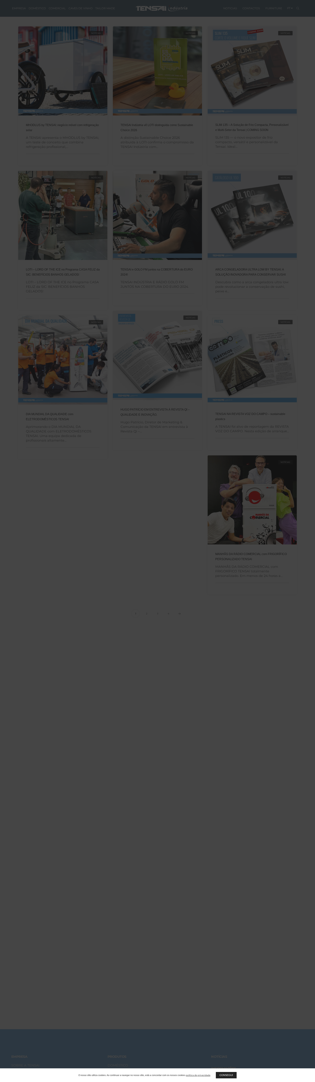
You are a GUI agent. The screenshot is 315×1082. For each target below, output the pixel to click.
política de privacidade (198, 1075)
